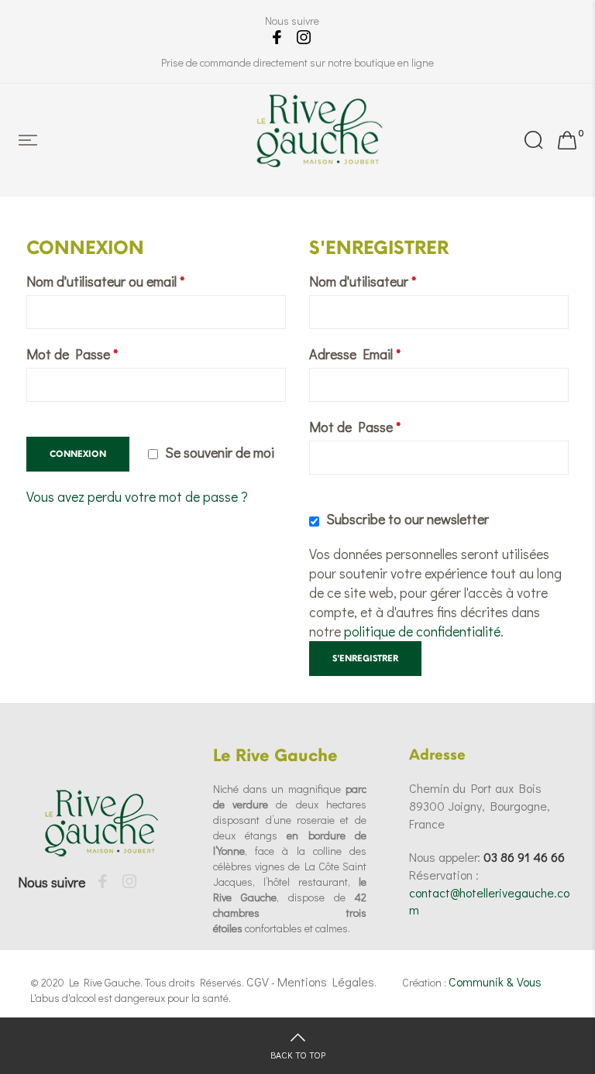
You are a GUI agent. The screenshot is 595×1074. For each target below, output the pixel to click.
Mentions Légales (325, 981)
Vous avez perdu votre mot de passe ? (137, 496)
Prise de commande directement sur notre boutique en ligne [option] (297, 62)
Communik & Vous (495, 981)
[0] (567, 140)
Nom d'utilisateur (362, 281)
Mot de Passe (72, 354)
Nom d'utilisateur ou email (105, 281)
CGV (257, 981)
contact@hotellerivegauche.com (489, 901)
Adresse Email (355, 354)
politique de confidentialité (422, 631)
